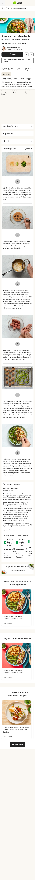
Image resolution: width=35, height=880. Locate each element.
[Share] (32, 54)
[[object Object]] (26, 54)
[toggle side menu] (2, 3)
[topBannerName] (17, 14)
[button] (17, 133)
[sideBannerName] (18, 109)
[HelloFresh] (17, 2)
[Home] (2, 8)
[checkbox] (2, 43)
